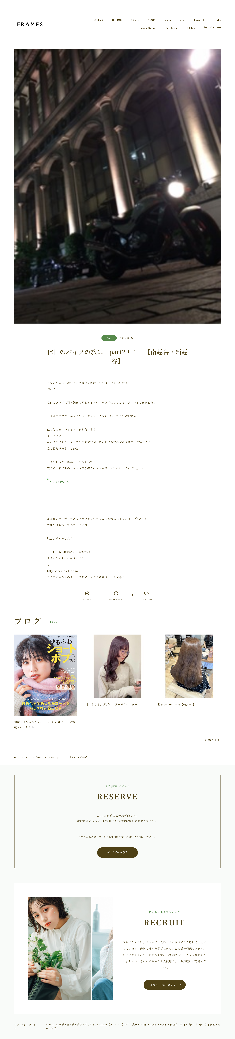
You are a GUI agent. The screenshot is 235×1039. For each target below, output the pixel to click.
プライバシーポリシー (25, 1026)
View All (210, 740)
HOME (17, 757)
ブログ (28, 757)
